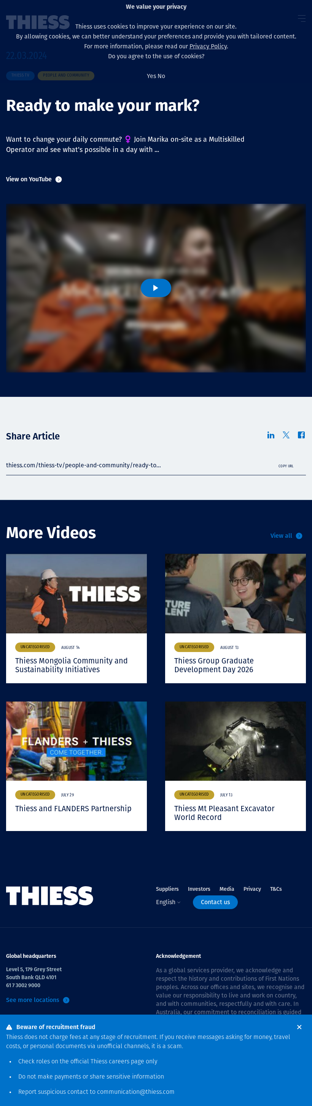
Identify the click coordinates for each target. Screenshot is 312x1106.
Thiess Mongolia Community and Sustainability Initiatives (71, 665)
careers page (126, 1062)
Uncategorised (35, 647)
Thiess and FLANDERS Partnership (73, 808)
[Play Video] (156, 288)
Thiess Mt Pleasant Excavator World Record (224, 813)
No (161, 76)
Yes (151, 76)
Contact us (215, 902)
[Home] (50, 896)
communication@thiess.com (136, 1092)
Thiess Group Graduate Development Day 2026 (214, 665)
